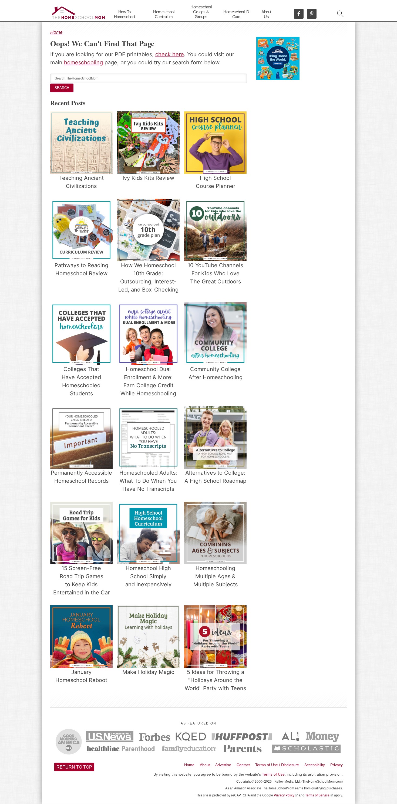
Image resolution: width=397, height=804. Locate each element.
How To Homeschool (124, 14)
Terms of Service (317, 795)
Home (56, 32)
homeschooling (83, 62)
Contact (243, 765)
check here (169, 54)
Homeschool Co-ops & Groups (200, 12)
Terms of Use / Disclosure (277, 765)
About (205, 765)
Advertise (223, 765)
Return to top (74, 767)
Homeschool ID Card (236, 14)
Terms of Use (273, 774)
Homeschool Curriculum (163, 14)
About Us (266, 14)
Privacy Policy (284, 795)
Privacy (336, 765)
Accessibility (314, 765)
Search (62, 88)
